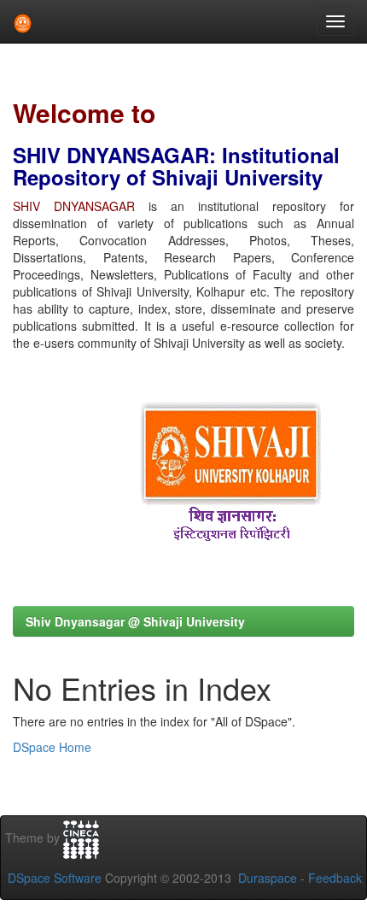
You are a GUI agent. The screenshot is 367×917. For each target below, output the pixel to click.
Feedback (335, 877)
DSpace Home (52, 746)
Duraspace (267, 877)
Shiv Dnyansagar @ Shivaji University (135, 621)
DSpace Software (55, 877)
